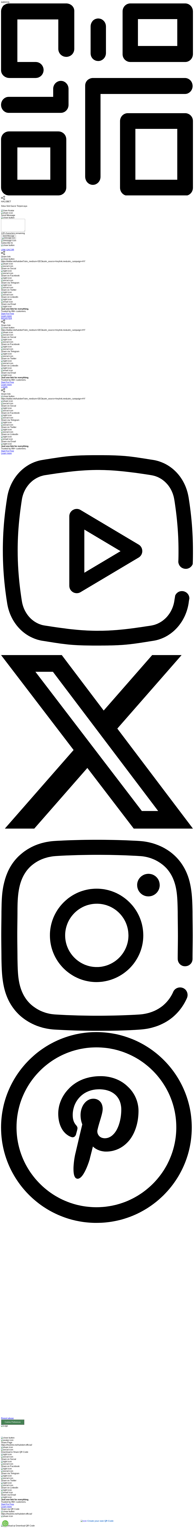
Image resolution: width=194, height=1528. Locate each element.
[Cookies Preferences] (5, 1523)
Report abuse (7, 1418)
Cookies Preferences (13, 1422)
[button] (97, 1325)
